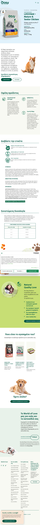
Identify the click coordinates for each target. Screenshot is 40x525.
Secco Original (23, 464)
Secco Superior (23, 466)
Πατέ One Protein (14, 485)
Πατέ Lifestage (13, 480)
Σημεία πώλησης (6, 79)
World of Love (4, 461)
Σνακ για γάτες (23, 503)
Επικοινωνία (17, 79)
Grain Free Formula (14, 474)
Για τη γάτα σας (24, 461)
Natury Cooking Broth (24, 496)
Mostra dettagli (34, 267)
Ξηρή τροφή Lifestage (14, 467)
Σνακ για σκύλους (14, 501)
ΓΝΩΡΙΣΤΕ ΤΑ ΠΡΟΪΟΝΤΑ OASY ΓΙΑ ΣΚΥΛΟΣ (20, 401)
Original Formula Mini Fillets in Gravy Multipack (24, 475)
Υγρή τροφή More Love (24, 501)
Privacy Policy (29, 445)
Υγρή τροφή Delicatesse (25, 492)
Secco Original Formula (15, 465)
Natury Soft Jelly (23, 494)
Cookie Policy (10, 263)
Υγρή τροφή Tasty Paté (14, 492)
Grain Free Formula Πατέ (15, 487)
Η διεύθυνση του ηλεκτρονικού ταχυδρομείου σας (29, 436)
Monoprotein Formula (14, 469)
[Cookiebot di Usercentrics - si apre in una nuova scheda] (34, 253)
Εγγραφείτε (35, 437)
